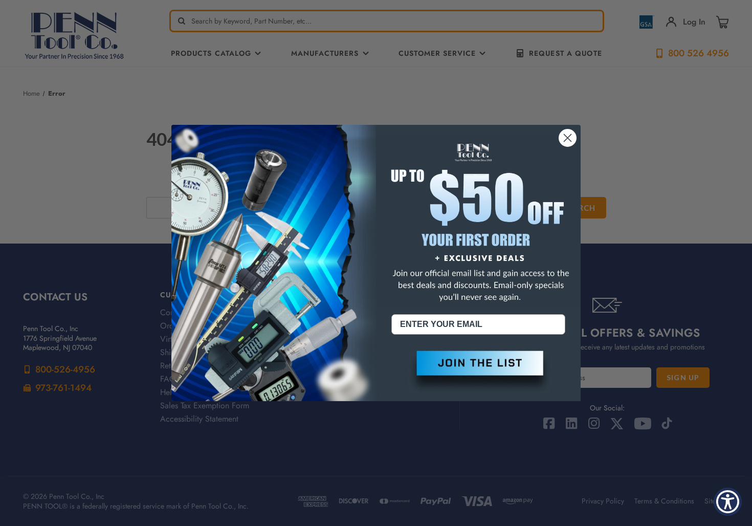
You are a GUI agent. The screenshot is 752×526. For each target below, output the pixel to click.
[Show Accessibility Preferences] (728, 502)
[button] (478, 371)
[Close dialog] (568, 138)
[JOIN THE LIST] (478, 371)
